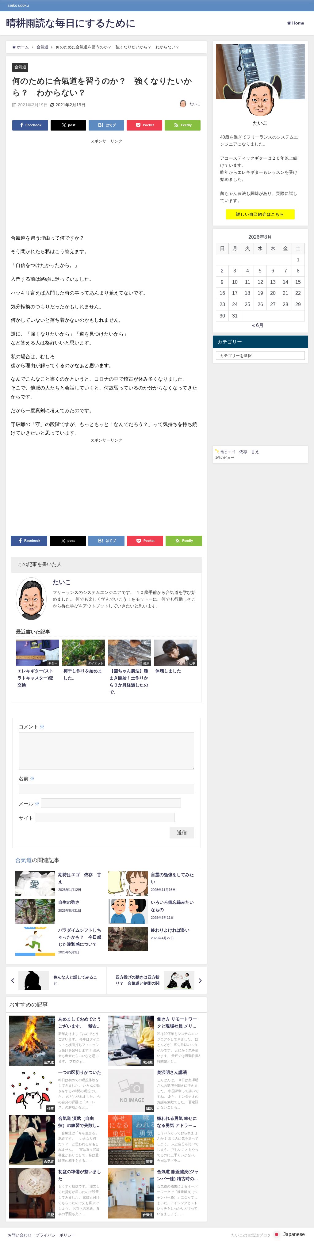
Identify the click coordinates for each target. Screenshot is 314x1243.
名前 (27, 778)
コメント (31, 726)
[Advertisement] (106, 187)
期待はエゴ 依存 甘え (239, 452)
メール (29, 803)
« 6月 (258, 325)
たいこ (195, 104)
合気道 (20, 67)
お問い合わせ (20, 1235)
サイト (26, 818)
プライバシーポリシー (55, 1235)
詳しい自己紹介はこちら (260, 214)
